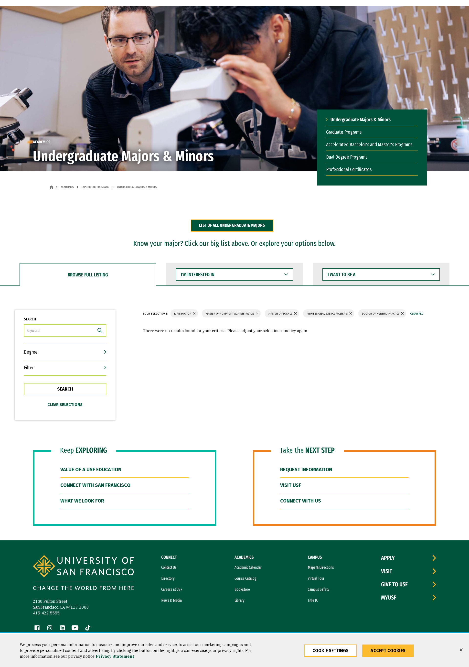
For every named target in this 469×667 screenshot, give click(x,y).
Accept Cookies (388, 650)
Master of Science (280, 313)
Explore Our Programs (95, 187)
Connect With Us (300, 501)
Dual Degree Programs (346, 157)
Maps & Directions (321, 567)
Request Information (306, 469)
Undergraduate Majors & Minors (360, 119)
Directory (168, 578)
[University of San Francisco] (83, 573)
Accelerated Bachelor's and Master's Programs (369, 144)
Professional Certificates (349, 169)
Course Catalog (245, 578)
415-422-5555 (46, 613)
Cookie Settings (330, 650)
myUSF (388, 598)
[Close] (461, 650)
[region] (234, 650)
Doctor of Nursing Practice (381, 313)
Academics (67, 187)
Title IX (313, 600)
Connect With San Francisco (95, 485)
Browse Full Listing (88, 274)
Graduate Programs (344, 132)
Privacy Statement (115, 656)
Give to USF (394, 584)
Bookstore (242, 589)
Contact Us (169, 567)
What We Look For (82, 501)
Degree (31, 352)
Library (239, 600)
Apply (388, 558)
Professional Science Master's (327, 313)
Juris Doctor (183, 313)
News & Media (171, 600)
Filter (29, 367)
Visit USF (290, 485)
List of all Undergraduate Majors (232, 225)
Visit (386, 571)
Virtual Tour (316, 578)
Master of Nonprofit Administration (230, 313)
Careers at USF (171, 589)
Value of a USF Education (90, 469)
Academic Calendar (248, 567)
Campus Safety (318, 589)
